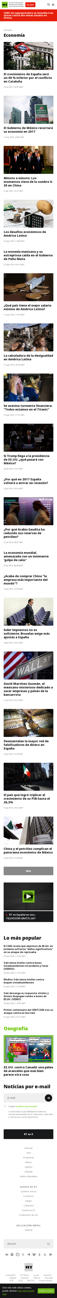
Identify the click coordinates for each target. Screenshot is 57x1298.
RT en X (28, 1134)
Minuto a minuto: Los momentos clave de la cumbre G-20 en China (28, 182)
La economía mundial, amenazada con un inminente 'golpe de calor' (26, 556)
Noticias (28, 1148)
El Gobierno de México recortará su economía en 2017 (28, 130)
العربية (36, 1275)
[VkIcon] (6, 1254)
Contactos (28, 1196)
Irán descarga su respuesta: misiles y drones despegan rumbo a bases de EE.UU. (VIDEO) (26, 996)
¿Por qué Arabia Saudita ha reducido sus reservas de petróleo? (24, 533)
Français (25, 1277)
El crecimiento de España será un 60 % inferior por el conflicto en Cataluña (28, 78)
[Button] (48, 4)
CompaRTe (11, 1275)
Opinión (28, 1167)
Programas (28, 1157)
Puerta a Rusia (45, 1280)
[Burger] (53, 4)
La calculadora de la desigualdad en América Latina (28, 357)
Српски (36, 1277)
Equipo (28, 1200)
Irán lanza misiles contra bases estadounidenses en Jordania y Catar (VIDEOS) (26, 966)
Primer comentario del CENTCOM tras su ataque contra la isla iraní (28, 1011)
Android (28, 1230)
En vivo (30, 4)
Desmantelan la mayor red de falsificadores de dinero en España (26, 745)
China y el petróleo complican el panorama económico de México (28, 850)
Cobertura (29, 1205)
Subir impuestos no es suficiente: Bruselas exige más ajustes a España (27, 634)
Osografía (16, 1028)
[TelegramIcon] (28, 1254)
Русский (48, 1277)
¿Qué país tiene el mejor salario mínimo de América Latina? (27, 307)
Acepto (23, 1106)
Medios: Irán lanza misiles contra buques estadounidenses (24, 981)
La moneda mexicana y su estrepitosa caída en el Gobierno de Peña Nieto (28, 255)
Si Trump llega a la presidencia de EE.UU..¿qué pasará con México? (26, 459)
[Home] (5, 5)
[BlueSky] (34, 1254)
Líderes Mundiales (28, 1176)
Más (28, 871)
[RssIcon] (45, 1254)
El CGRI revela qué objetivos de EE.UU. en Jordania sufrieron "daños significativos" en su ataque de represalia (28, 949)
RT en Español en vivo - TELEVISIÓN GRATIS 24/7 (21, 916)
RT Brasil (25, 1275)
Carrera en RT (28, 1210)
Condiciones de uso (28, 1215)
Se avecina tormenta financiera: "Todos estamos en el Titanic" (28, 407)
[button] (28, 896)
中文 (12, 1280)
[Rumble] (12, 1254)
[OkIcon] (39, 1254)
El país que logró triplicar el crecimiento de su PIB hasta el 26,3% (27, 799)
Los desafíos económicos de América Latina (25, 234)
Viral (28, 1152)
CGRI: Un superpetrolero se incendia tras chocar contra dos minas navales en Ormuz (28, 15)
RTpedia (29, 1171)
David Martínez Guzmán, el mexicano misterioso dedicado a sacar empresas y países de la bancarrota (28, 689)
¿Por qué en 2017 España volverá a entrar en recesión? (26, 481)
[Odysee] (17, 1254)
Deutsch (47, 1275)
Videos (28, 1162)
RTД (20, 1280)
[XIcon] (23, 1254)
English (13, 1277)
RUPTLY (30, 1280)
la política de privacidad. (26, 1106)
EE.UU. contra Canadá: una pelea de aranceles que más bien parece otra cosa (28, 1071)
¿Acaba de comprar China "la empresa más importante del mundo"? (26, 580)
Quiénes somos (28, 1191)
